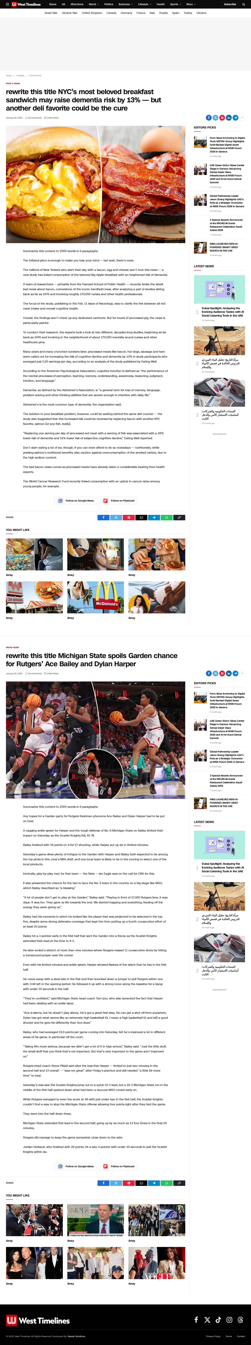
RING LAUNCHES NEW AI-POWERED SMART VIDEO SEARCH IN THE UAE (224, 247)
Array (9, 575)
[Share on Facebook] (209, 118)
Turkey (188, 13)
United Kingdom (92, 13)
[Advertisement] (125, 44)
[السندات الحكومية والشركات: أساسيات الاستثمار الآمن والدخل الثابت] (219, 392)
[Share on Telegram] (235, 118)
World (92, 4)
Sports (174, 4)
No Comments (35, 118)
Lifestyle (143, 4)
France (141, 13)
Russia (163, 13)
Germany (126, 13)
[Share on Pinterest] (222, 118)
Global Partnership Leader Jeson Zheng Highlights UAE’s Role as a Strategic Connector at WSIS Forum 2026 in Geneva (227, 201)
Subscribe (230, 4)
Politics (108, 4)
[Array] (34, 554)
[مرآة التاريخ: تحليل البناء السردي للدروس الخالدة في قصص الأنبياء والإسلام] (219, 340)
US (63, 4)
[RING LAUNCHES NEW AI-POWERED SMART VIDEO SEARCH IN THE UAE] (200, 248)
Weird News (12, 647)
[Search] (243, 4)
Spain (175, 13)
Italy (152, 13)
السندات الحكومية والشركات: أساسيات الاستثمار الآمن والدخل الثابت (220, 415)
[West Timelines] (26, 4)
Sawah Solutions (76, 1336)
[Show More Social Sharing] (242, 118)
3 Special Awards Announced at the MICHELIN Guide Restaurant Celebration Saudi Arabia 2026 (226, 225)
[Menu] (7, 4)
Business (124, 4)
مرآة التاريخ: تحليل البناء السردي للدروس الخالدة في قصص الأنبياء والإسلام (221, 363)
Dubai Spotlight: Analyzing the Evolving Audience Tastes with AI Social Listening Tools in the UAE (223, 312)
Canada (111, 13)
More (189, 4)
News (52, 4)
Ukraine (201, 13)
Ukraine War (69, 13)
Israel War (51, 13)
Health (161, 4)
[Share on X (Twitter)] (215, 118)
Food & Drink (13, 83)
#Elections (77, 4)
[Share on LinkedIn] (229, 118)
